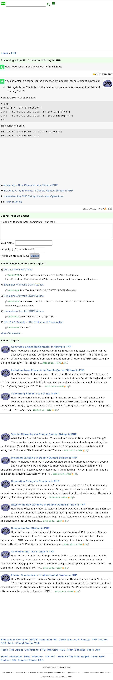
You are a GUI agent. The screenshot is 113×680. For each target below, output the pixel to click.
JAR (47, 656)
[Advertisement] (56, 29)
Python (103, 639)
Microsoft (73, 639)
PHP (13, 53)
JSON (62, 639)
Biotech (5, 660)
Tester (5, 656)
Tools (11, 643)
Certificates (72, 656)
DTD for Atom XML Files (18, 269)
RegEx (85, 656)
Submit (35, 256)
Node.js (85, 639)
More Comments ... (12, 333)
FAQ (42, 650)
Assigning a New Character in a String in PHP (30, 185)
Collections (31, 650)
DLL (53, 656)
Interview (52, 650)
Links (94, 656)
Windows (37, 656)
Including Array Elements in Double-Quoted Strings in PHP (38, 190)
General (44, 639)
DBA (27, 656)
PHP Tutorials (14, 201)
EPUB (34, 639)
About (19, 650)
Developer (16, 656)
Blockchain (8, 639)
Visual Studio (24, 643)
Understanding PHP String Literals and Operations (33, 196)
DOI (14, 660)
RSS (3, 643)
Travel (33, 660)
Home (4, 53)
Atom (70, 650)
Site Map (80, 650)
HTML (53, 639)
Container (22, 639)
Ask (97, 650)
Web (37, 643)
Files (61, 656)
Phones (23, 660)
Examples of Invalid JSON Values (24, 284)
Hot (11, 650)
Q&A (102, 656)
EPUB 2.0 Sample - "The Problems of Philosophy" (33, 322)
